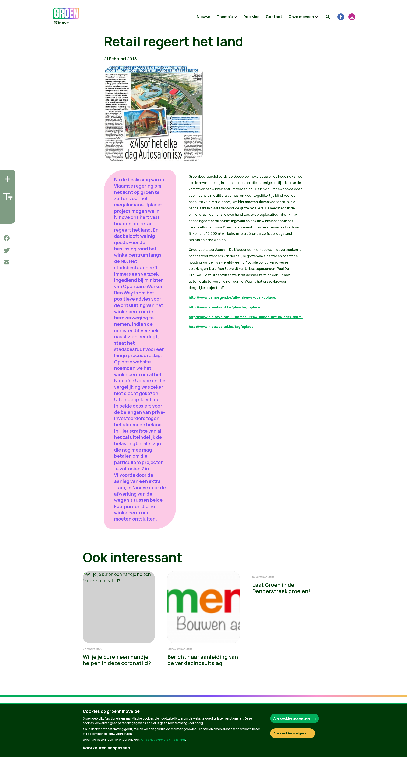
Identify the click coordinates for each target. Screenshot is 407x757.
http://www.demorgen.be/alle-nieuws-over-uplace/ (233, 297)
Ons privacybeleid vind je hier (163, 740)
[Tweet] (6, 250)
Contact (274, 16)
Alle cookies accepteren (292, 718)
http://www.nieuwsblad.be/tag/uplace (221, 326)
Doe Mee (251, 16)
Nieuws (203, 16)
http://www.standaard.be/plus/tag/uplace (224, 307)
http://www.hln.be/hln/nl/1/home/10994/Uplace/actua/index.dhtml (246, 317)
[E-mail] (6, 262)
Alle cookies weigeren (291, 733)
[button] (327, 17)
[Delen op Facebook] (6, 238)
